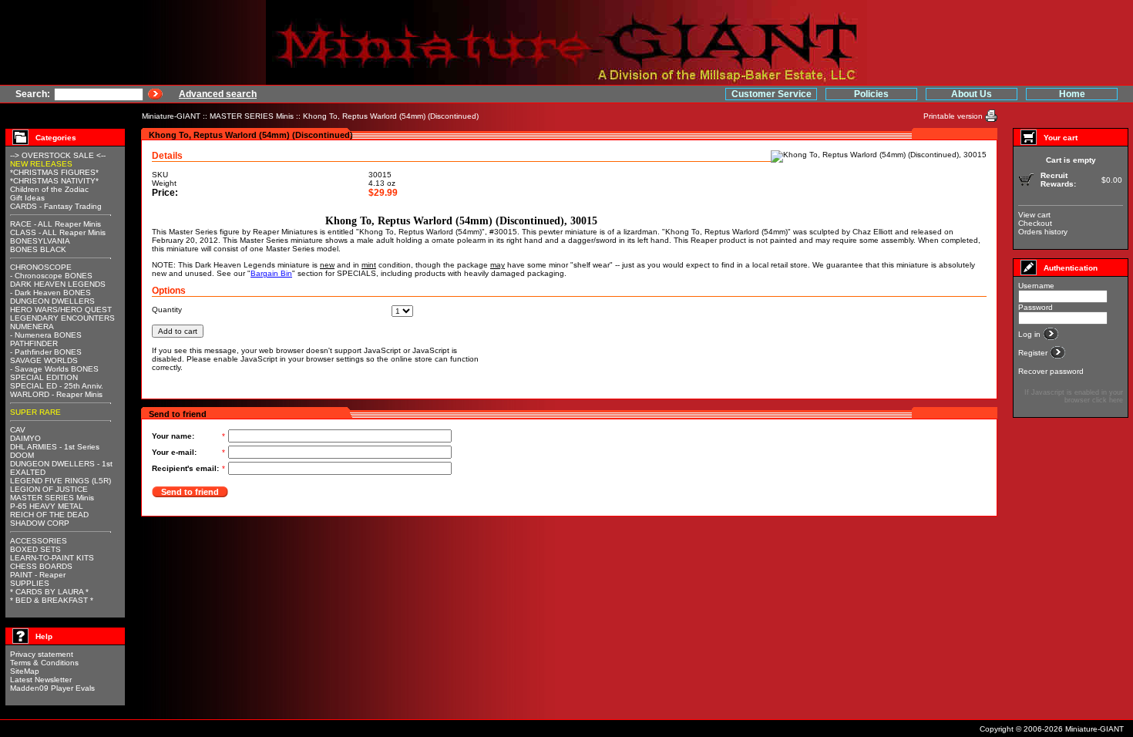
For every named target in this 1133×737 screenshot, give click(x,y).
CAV (17, 430)
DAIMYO (25, 438)
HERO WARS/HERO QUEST (61, 309)
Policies (871, 94)
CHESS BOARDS (41, 566)
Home (1072, 94)
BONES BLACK (38, 249)
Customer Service (771, 94)
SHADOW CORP (39, 523)
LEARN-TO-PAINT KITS (52, 558)
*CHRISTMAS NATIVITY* (54, 181)
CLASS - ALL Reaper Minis (58, 232)
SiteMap (24, 671)
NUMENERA (32, 326)
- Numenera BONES (46, 335)
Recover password (1051, 371)
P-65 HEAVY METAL (46, 506)
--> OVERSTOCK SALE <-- (58, 155)
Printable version (954, 116)
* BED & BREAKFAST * (51, 600)
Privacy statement (41, 654)
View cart (1034, 214)
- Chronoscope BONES (51, 275)
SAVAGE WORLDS (44, 360)
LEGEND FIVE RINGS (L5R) (60, 480)
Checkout (1035, 223)
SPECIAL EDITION (44, 377)
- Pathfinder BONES (46, 352)
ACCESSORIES (38, 541)
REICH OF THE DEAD (49, 514)
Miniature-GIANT (171, 116)
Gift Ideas (27, 198)
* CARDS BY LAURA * (49, 591)
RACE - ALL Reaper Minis (55, 224)
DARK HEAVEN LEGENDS (58, 284)
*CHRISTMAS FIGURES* (54, 172)
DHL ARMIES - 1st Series (54, 447)
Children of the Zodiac (49, 189)
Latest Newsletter (41, 679)
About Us (971, 94)
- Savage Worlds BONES (54, 369)
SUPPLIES (29, 583)
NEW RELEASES (41, 164)
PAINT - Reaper (38, 574)
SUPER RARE (35, 412)
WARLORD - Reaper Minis (56, 394)
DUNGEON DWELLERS (52, 301)
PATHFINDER (34, 343)
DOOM (22, 455)
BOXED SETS (35, 549)
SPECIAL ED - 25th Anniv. (56, 386)
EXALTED (27, 472)
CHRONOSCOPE (41, 267)
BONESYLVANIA (40, 241)
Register (1034, 352)
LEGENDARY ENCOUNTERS (62, 318)
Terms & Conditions (44, 662)
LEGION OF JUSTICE (49, 489)
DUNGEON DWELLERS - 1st (61, 463)
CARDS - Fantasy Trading (56, 206)
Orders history (1042, 231)
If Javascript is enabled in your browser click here (1073, 396)
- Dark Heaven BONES (50, 292)
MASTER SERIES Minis (252, 116)
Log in (1030, 334)
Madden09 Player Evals (52, 688)
